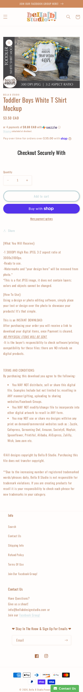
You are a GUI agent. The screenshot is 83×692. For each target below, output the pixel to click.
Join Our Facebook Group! (22, 573)
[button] (5, 17)
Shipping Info (16, 545)
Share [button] (11, 230)
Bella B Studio (36, 689)
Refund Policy (16, 554)
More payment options (41, 219)
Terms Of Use (16, 564)
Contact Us (14, 536)
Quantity (7, 172)
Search (12, 526)
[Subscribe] (66, 640)
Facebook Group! (29, 615)
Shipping (7, 131)
